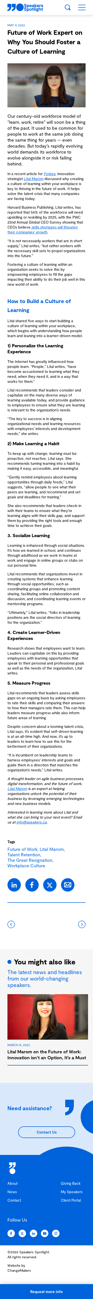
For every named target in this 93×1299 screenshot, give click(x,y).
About (12, 1183)
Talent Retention (23, 854)
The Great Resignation (29, 860)
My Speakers (72, 1191)
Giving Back (71, 1183)
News (12, 1191)
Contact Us (47, 1132)
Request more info (46, 1291)
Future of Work (22, 849)
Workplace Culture (26, 865)
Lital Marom (33, 178)
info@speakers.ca (31, 822)
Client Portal (71, 1200)
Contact (14, 1200)
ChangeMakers (19, 1270)
